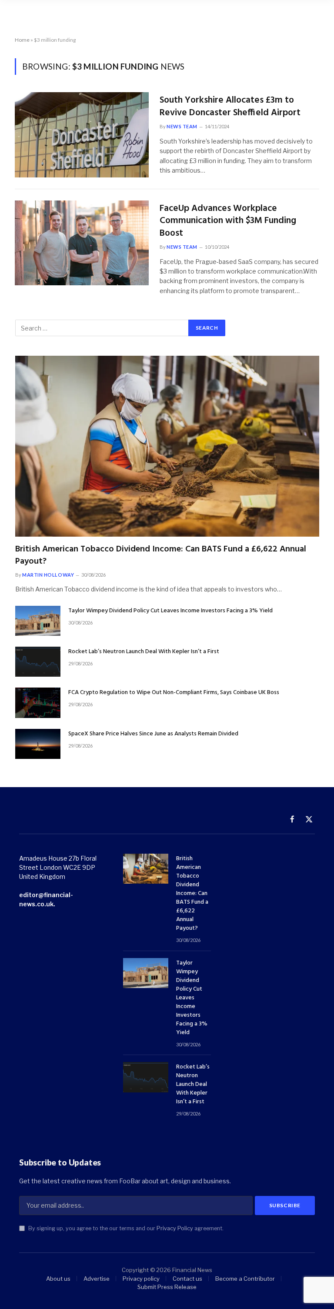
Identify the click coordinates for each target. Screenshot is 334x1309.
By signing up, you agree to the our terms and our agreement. (125, 1228)
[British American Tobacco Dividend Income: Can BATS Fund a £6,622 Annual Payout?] (167, 446)
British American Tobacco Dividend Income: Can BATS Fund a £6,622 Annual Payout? (160, 555)
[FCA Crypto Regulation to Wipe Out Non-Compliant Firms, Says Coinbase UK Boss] (37, 703)
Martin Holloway (48, 575)
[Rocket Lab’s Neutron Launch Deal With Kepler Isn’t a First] (37, 662)
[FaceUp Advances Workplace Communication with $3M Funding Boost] (82, 243)
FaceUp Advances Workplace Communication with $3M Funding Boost (228, 221)
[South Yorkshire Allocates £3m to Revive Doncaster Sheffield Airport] (82, 134)
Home (22, 40)
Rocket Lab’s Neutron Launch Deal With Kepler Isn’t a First (143, 652)
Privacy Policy (175, 1228)
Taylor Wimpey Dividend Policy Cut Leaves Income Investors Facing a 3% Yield (170, 611)
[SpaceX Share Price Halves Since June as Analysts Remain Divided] (37, 744)
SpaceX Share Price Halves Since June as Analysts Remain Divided (153, 734)
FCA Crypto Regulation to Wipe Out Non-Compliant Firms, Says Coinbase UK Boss (173, 692)
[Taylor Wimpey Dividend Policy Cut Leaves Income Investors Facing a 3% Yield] (37, 621)
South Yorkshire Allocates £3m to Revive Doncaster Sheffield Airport (230, 106)
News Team (182, 126)
